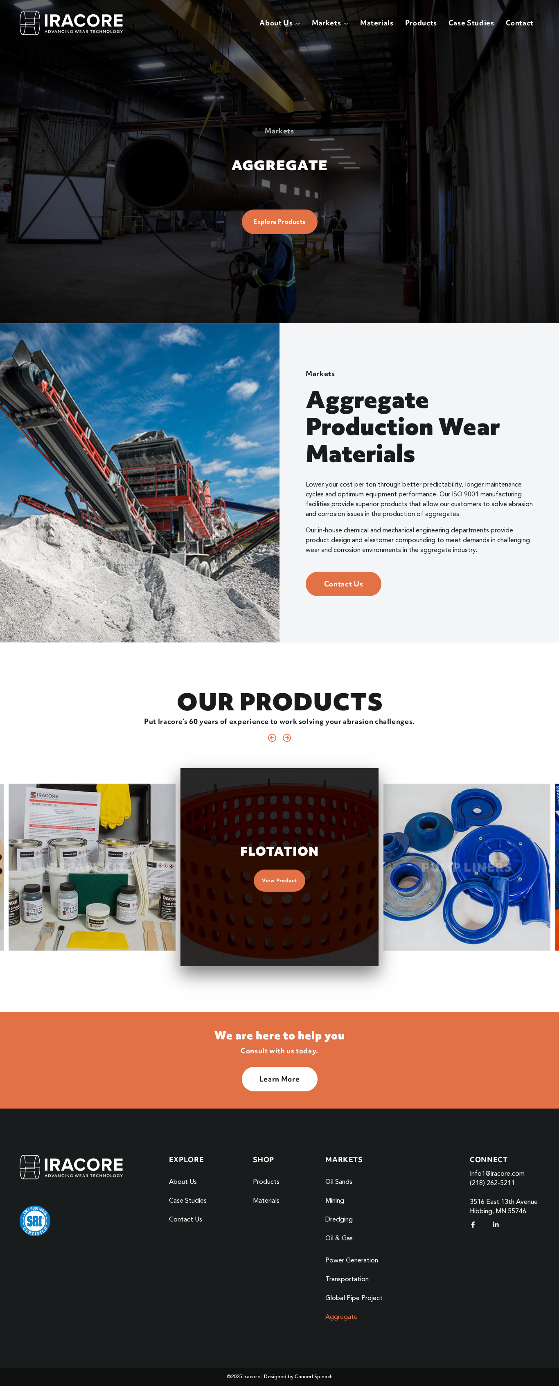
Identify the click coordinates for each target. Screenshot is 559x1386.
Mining (334, 1201)
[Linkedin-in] (496, 1225)
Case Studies (471, 22)
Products (421, 22)
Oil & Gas (339, 1238)
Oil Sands (338, 1182)
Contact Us (185, 1220)
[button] (272, 738)
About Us (183, 1182)
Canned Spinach (314, 1377)
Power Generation (351, 1261)
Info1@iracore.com (497, 1174)
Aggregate (341, 1317)
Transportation (347, 1279)
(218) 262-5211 (492, 1183)
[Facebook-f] (473, 1225)
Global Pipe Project (354, 1298)
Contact (520, 22)
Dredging (339, 1220)
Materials (377, 22)
